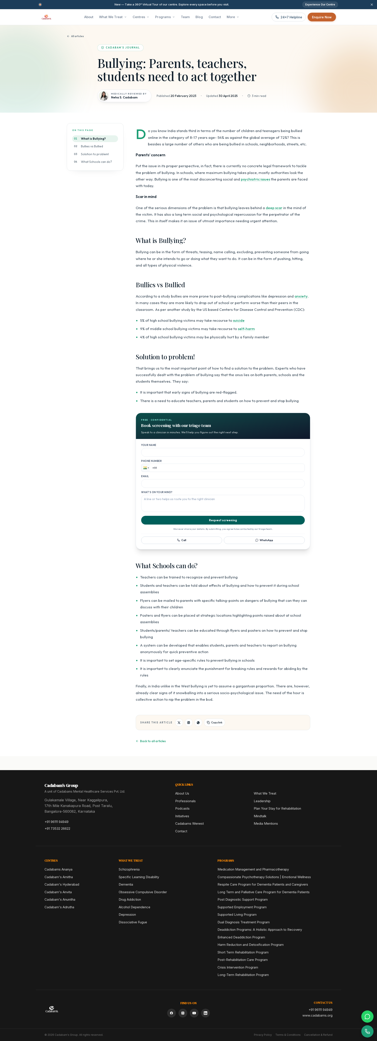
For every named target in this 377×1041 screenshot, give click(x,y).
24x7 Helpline (291, 17)
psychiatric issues (255, 179)
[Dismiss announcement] (371, 4)
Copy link (216, 722)
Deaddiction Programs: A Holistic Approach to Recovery (260, 929)
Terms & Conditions (288, 1034)
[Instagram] (182, 1013)
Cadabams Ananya (58, 869)
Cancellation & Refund (318, 1034)
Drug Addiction (130, 899)
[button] (145, 468)
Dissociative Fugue (133, 922)
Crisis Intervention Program (238, 967)
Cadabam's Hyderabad (62, 884)
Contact (181, 831)
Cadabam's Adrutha (59, 907)
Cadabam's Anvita (58, 892)
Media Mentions (266, 823)
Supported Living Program (237, 914)
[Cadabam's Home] (46, 17)
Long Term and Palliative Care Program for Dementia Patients (264, 892)
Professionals (185, 801)
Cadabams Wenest (189, 823)
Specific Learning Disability (139, 877)
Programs (163, 17)
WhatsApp (266, 540)
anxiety (301, 296)
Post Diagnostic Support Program (243, 899)
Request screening (223, 520)
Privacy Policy (263, 1034)
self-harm (246, 328)
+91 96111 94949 (57, 822)
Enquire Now (322, 17)
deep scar (274, 207)
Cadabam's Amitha (59, 877)
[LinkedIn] (205, 1013)
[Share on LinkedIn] (189, 722)
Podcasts (182, 808)
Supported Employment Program (242, 907)
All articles (77, 36)
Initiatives (182, 816)
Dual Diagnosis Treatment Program (244, 922)
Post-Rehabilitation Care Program (243, 960)
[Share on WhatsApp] (198, 722)
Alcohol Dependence (134, 907)
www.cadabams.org (317, 1015)
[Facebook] (171, 1013)
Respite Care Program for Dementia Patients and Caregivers (263, 884)
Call (183, 540)
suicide (239, 320)
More (231, 17)
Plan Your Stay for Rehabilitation (277, 808)
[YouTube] (194, 1013)
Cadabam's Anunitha (60, 899)
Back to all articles (153, 741)
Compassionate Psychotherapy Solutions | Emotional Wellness (264, 877)
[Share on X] (179, 722)
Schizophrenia (129, 869)
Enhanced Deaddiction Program (241, 937)
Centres (139, 17)
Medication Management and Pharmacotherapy (253, 869)
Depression (127, 914)
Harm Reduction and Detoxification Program (251, 945)
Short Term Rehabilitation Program (243, 952)
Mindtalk (260, 816)
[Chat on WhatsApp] (367, 1016)
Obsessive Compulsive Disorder (143, 892)
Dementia (126, 884)
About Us (182, 793)
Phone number (151, 461)
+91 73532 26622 (57, 828)
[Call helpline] (367, 1031)
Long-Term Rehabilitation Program (243, 975)
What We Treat (111, 17)
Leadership (262, 801)
